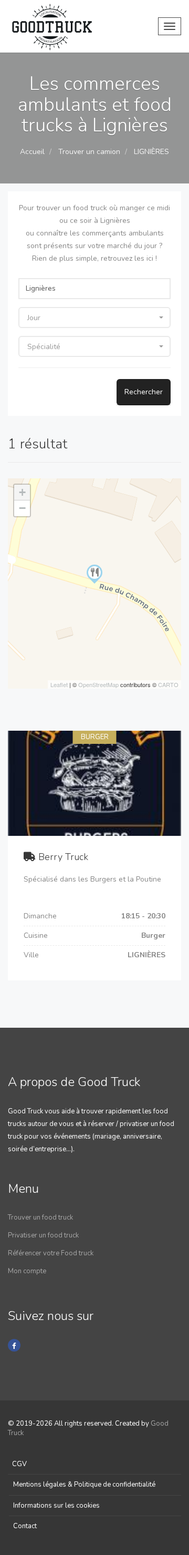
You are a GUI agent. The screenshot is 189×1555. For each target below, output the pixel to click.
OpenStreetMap (98, 684)
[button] (94, 855)
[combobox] (94, 317)
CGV (19, 1464)
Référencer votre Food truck (50, 1253)
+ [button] (22, 492)
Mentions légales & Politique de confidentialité (84, 1484)
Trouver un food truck (40, 1217)
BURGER (95, 737)
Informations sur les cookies (56, 1505)
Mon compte (27, 1271)
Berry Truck (63, 857)
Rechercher (143, 392)
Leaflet (59, 684)
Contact (25, 1526)
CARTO (168, 684)
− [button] (22, 508)
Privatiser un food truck (43, 1235)
